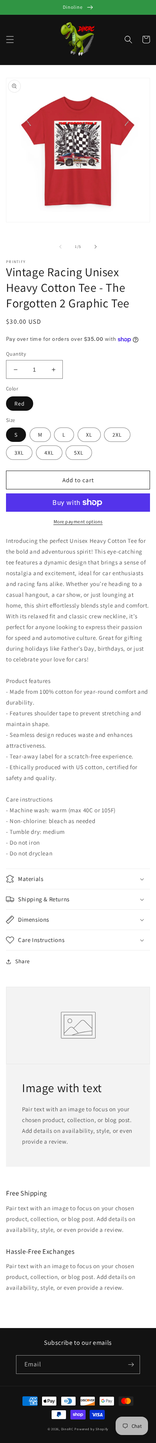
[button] (10, 39)
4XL (49, 452)
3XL (19, 452)
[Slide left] (60, 246)
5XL (79, 452)
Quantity (16, 353)
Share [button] (22, 961)
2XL (117, 434)
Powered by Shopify (91, 1429)
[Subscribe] (131, 1364)
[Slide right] (95, 246)
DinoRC (67, 1429)
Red (19, 403)
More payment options (78, 522)
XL (89, 434)
